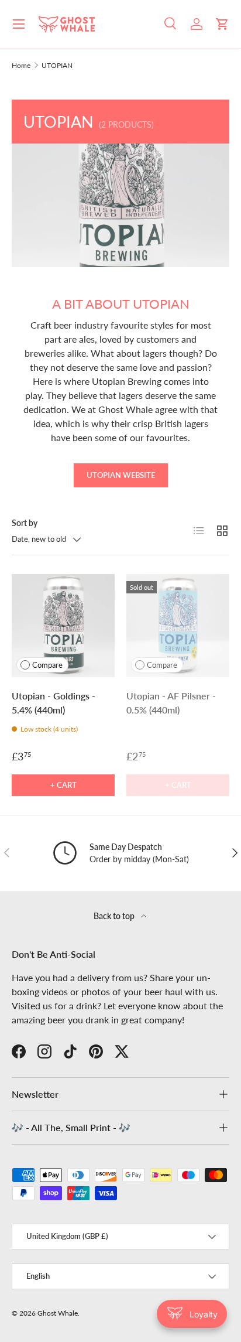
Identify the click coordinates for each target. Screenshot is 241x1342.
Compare (47, 665)
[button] (222, 24)
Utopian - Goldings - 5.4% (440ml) (53, 702)
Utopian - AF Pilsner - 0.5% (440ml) (171, 702)
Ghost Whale (57, 1313)
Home (21, 65)
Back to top (115, 916)
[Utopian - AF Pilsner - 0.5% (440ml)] (177, 625)
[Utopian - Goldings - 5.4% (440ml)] (63, 625)
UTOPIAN (57, 65)
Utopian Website (121, 475)
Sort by (24, 523)
